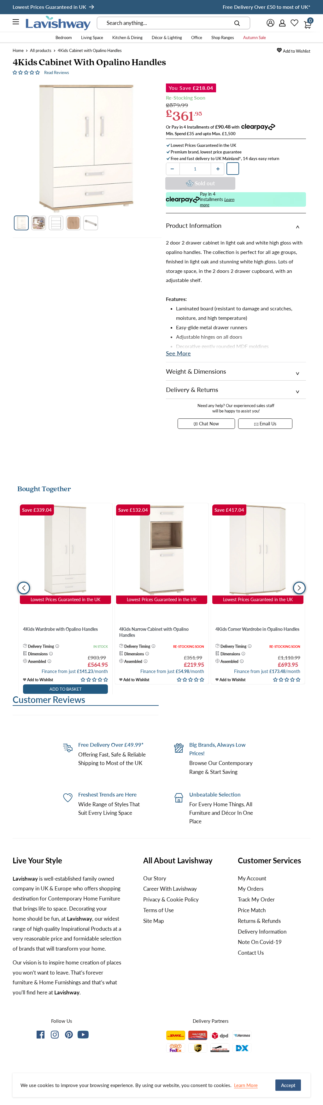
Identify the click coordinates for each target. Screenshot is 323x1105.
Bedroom (64, 37)
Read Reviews (56, 72)
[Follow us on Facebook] (40, 1036)
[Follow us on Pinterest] (68, 1036)
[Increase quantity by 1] (218, 169)
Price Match (252, 910)
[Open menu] (16, 22)
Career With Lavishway (170, 888)
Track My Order (256, 899)
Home (18, 50)
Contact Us (251, 952)
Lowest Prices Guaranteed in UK (49, 7)
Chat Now (208, 423)
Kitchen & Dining (127, 37)
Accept (288, 1085)
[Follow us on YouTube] (83, 1034)
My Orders (250, 888)
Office (196, 37)
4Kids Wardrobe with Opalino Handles (60, 629)
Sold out (205, 183)
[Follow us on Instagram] (54, 1036)
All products (40, 50)
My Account (252, 878)
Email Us (267, 423)
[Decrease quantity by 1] (172, 169)
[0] (306, 23)
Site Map (153, 921)
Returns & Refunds (259, 921)
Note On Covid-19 (260, 942)
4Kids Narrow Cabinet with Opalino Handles (154, 632)
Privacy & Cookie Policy (171, 899)
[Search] (237, 23)
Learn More (246, 1085)
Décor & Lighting (167, 37)
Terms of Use (158, 910)
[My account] (282, 23)
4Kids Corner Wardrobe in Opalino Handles (257, 629)
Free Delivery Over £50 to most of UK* (266, 7)
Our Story (154, 878)
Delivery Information (262, 931)
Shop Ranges (222, 37)
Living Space (92, 37)
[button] (27, 72)
